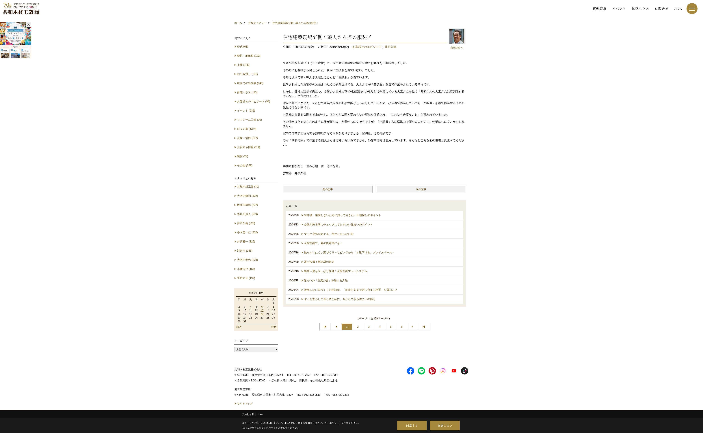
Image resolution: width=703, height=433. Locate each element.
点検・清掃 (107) (247, 138)
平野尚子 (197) (246, 278)
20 (262, 313)
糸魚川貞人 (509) (247, 214)
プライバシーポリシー (327, 423)
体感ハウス (640, 8)
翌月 (273, 326)
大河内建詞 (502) (247, 195)
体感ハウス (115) (247, 92)
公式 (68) (242, 46)
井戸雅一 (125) (246, 241)
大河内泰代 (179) (247, 259)
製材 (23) (242, 156)
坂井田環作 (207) (247, 204)
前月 (239, 326)
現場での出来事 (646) (250, 83)
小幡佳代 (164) (246, 268)
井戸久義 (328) (246, 223)
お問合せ (662, 8)
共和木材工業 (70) (248, 186)
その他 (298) (244, 165)
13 (262, 310)
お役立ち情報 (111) (248, 147)
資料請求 (599, 8)
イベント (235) (246, 110)
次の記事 (421, 189)
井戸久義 (390, 46)
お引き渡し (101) (247, 74)
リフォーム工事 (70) (249, 119)
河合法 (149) (244, 250)
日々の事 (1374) (246, 128)
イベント (619, 8)
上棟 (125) (243, 64)
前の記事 (328, 189)
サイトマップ (244, 403)
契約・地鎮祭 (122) (249, 55)
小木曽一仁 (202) (247, 232)
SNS (678, 8)
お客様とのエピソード (367, 46)
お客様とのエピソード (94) (253, 101)
